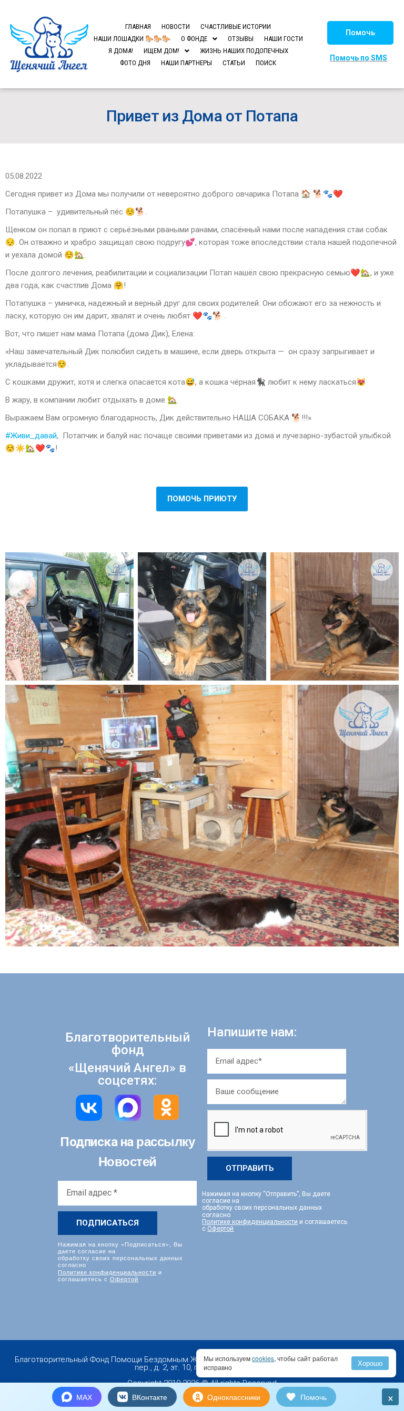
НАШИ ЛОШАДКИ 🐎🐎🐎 (132, 39)
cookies (263, 1358)
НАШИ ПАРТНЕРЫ (186, 63)
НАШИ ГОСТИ (283, 39)
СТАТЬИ (234, 63)
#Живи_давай (31, 435)
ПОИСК (266, 63)
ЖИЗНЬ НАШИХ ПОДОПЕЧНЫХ (244, 51)
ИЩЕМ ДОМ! (161, 51)
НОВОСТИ (175, 26)
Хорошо (370, 1363)
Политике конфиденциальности (107, 1272)
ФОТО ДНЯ (135, 63)
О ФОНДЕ (194, 39)
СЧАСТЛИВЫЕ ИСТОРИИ (235, 26)
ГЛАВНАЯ (138, 26)
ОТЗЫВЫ (241, 39)
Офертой (124, 1278)
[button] (360, 33)
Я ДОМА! (120, 51)
